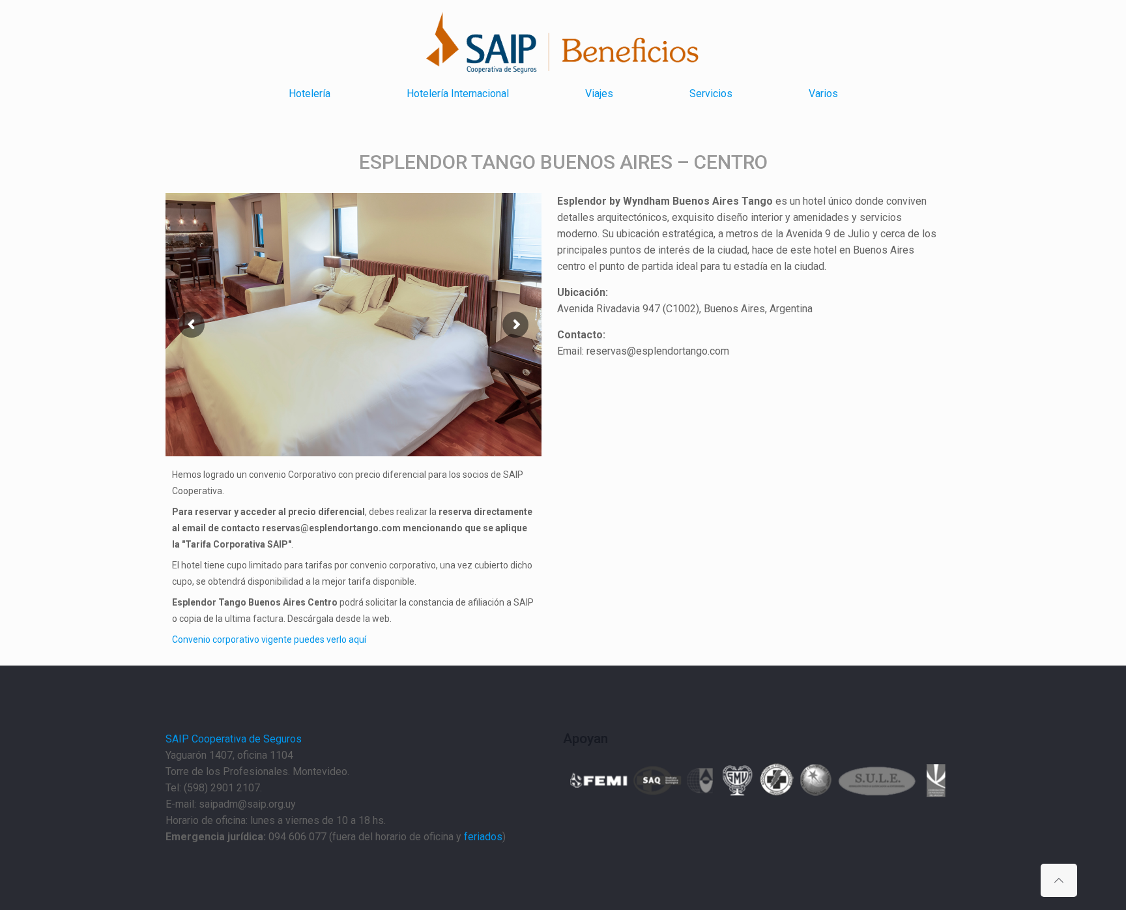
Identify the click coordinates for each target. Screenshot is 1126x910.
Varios (823, 93)
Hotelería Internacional (458, 93)
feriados (483, 836)
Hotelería (309, 93)
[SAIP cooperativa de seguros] (478, 44)
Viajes (599, 93)
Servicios (710, 93)
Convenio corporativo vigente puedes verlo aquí (269, 639)
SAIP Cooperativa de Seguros (234, 739)
